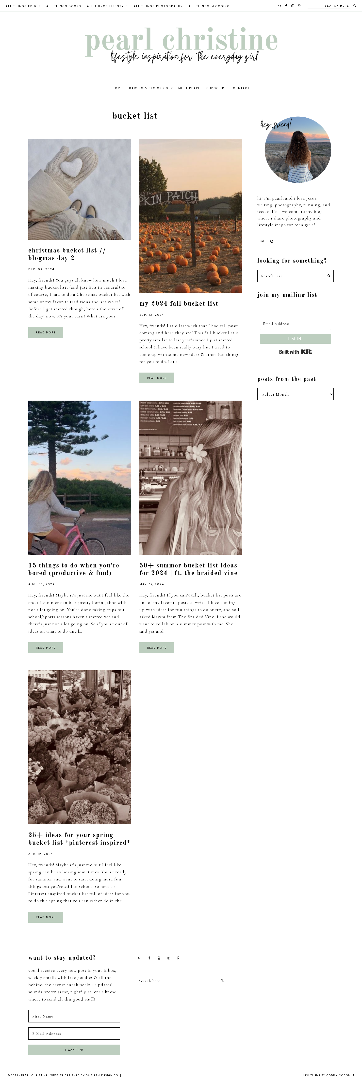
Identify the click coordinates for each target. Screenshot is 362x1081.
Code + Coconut (340, 1075)
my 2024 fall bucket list (178, 304)
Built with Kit (295, 351)
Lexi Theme (311, 1075)
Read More (46, 332)
